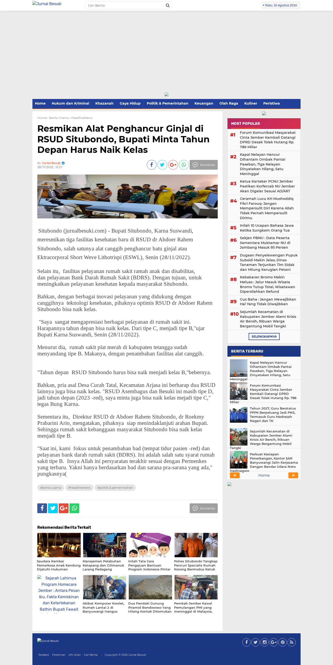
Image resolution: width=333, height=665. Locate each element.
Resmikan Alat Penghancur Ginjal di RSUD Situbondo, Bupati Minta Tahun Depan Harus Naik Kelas (123, 139)
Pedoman (58, 654)
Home (40, 103)
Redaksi (44, 654)
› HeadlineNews (80, 118)
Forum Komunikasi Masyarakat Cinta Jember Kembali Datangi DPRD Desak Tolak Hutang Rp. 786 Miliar (268, 139)
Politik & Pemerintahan (167, 103)
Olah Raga (228, 103)
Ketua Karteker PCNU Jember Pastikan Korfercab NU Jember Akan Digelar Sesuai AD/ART (267, 186)
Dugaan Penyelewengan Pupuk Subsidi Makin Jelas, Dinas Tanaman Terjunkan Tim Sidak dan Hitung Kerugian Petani (269, 262)
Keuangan (204, 103)
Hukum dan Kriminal (70, 103)
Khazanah (104, 103)
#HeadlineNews (79, 487)
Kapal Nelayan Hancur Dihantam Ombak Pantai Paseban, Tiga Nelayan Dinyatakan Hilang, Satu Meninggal (262, 164)
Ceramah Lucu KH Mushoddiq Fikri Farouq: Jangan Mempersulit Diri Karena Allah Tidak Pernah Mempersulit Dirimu (267, 208)
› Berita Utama (58, 118)
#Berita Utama (50, 487)
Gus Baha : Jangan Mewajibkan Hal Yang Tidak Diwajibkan (268, 301)
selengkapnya (264, 336)
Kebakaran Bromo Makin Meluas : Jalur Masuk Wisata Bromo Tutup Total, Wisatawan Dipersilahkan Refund (267, 284)
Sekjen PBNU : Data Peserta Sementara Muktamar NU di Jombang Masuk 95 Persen (265, 243)
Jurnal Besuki (137, 654)
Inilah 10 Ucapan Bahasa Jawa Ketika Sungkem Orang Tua (267, 228)
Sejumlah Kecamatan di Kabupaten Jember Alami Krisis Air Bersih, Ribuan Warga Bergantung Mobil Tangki (268, 319)
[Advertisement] (166, 55)
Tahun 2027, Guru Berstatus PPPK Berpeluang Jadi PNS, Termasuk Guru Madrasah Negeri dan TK (273, 414)
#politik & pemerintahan (115, 487)
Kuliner (250, 103)
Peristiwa (271, 103)
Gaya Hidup (130, 103)
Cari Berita (91, 654)
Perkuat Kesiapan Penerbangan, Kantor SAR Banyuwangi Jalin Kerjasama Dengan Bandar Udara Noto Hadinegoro (264, 462)
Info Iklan (75, 654)
